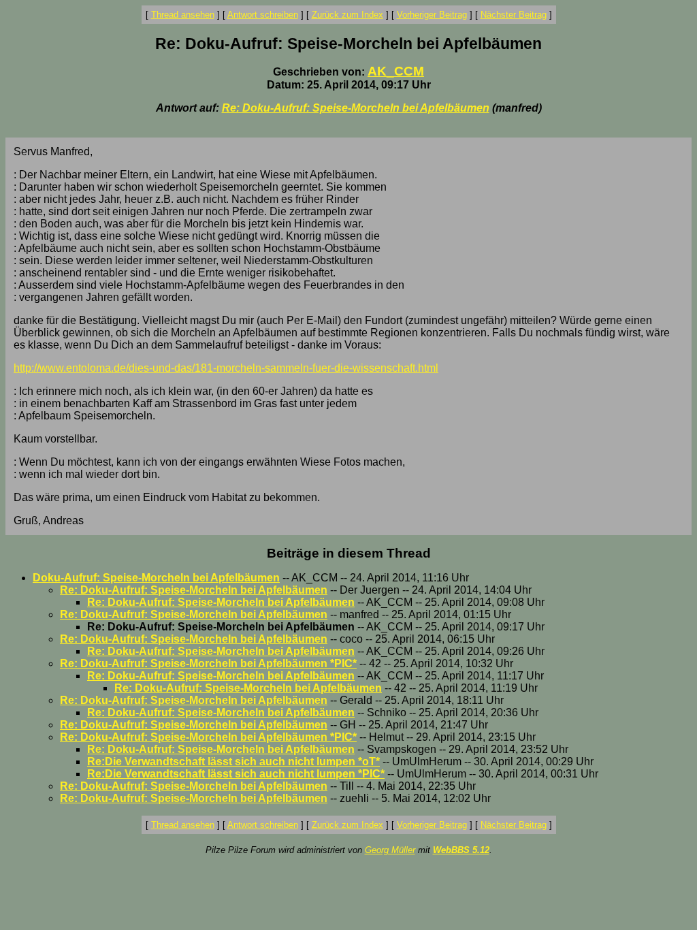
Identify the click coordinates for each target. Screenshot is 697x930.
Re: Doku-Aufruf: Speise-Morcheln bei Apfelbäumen (355, 108)
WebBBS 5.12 (461, 850)
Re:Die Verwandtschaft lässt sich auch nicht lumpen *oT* (233, 761)
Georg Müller (390, 850)
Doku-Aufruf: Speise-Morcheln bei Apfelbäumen (156, 577)
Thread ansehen (182, 15)
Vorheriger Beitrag (432, 15)
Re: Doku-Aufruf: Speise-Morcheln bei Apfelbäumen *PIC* (208, 663)
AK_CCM (396, 71)
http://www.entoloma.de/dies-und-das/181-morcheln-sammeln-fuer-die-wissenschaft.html (226, 368)
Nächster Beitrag (514, 15)
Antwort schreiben (262, 15)
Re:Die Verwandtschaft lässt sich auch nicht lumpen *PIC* (236, 774)
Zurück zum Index (347, 15)
